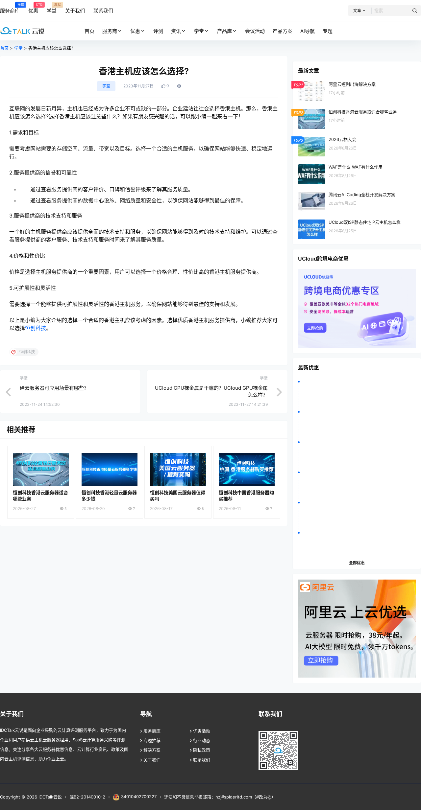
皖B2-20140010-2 (87, 796)
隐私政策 (201, 749)
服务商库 (152, 730)
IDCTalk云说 (49, 796)
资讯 (176, 31)
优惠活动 (201, 730)
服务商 (109, 31)
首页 (4, 48)
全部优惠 (357, 562)
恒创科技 (35, 328)
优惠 (135, 31)
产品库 (224, 31)
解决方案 (152, 749)
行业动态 (201, 740)
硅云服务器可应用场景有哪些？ (54, 388)
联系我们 (201, 759)
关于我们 (152, 759)
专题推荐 (152, 740)
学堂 (199, 31)
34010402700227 (139, 796)
